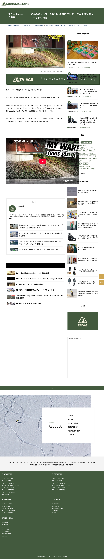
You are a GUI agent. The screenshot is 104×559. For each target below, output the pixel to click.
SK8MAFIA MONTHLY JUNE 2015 (35, 303)
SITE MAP (4, 536)
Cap (94, 158)
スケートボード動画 (37, 25)
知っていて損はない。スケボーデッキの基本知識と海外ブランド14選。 (82, 92)
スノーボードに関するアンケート (10, 485)
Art (78, 150)
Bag (84, 150)
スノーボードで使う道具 (84, 68)
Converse (71, 163)
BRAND (54, 513)
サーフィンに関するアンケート (10, 510)
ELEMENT (71, 166)
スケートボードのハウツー (58, 487)
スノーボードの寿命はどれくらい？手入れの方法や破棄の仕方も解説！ (36, 234)
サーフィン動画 (6, 506)
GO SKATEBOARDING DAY (84, 169)
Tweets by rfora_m (74, 338)
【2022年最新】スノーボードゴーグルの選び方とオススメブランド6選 (82, 214)
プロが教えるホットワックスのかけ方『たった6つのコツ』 (82, 54)
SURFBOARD (6, 499)
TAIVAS (20, 206)
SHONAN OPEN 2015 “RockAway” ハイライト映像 (35, 290)
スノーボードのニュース (8, 483)
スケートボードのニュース (58, 483)
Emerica (79, 166)
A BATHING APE (85, 142)
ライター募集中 (73, 423)
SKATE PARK (5, 525)
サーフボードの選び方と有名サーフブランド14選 (82, 248)
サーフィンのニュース (7, 508)
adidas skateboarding (74, 148)
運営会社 (71, 419)
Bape (69, 153)
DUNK (84, 163)
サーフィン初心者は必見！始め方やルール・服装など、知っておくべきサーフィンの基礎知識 (36, 243)
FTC (87, 166)
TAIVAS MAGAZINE (13, 25)
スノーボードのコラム (7, 478)
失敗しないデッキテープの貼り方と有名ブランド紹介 (82, 191)
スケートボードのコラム (58, 478)
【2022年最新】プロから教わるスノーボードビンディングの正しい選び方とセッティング (82, 122)
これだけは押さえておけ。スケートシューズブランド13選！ (82, 107)
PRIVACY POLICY (74, 431)
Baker (91, 150)
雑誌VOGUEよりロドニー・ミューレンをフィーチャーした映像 (35, 278)
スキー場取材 (5, 494)
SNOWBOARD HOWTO (58, 508)
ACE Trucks (71, 145)
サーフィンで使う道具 (7, 513)
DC (78, 163)
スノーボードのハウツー (8, 487)
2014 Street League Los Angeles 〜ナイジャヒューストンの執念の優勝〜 (35, 297)
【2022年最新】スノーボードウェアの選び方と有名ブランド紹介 (82, 282)
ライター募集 (5, 529)
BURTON (70, 158)
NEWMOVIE (5, 522)
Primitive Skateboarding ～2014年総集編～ (35, 273)
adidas (80, 145)
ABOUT (70, 415)
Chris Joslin (84, 161)
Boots (92, 155)
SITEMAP (71, 435)
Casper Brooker (72, 161)
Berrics (89, 153)
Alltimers (87, 148)
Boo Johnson (82, 155)
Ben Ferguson (79, 153)
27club (70, 142)
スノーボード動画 (6, 481)
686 (76, 142)
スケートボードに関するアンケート (61, 485)
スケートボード (25, 25)
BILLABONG (71, 155)
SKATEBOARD (57, 474)
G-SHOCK (71, 169)
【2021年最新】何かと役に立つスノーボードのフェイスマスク (82, 270)
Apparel (70, 150)
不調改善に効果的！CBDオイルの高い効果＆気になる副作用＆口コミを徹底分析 (82, 293)
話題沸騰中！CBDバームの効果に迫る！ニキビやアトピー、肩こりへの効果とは (82, 203)
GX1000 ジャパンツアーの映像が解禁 (35, 284)
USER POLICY (72, 427)
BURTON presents (83, 158)
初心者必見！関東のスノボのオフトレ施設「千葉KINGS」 (36, 249)
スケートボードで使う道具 (84, 96)
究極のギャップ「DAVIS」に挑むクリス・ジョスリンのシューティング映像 (66, 25)
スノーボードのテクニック (8, 492)
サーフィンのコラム (7, 504)
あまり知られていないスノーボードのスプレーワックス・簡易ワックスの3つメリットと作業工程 (82, 225)
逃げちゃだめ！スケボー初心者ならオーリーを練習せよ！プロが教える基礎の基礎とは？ (36, 226)
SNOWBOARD (7, 474)
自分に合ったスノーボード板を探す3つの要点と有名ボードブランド (82, 78)
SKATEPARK (55, 510)
